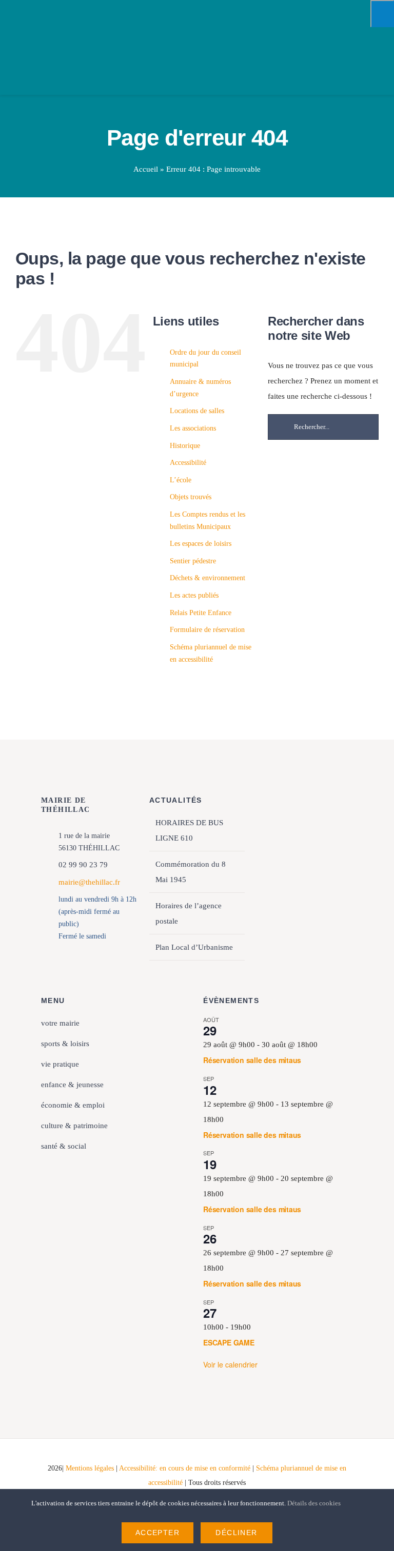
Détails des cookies (314, 1503)
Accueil (145, 169)
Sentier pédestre (193, 561)
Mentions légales (90, 1468)
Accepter (157, 1532)
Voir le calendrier (230, 1364)
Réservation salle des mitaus (252, 1060)
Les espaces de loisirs (200, 543)
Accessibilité (188, 462)
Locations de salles (197, 411)
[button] (116, 1167)
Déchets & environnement (207, 578)
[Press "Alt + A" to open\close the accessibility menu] (382, 13)
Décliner (236, 1532)
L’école (180, 480)
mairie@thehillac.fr (89, 882)
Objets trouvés (190, 497)
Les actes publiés (194, 595)
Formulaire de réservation (207, 630)
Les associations (193, 428)
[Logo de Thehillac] (38, 16)
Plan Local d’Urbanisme (194, 947)
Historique (185, 446)
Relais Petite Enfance (200, 613)
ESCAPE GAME (228, 1342)
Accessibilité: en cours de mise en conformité (185, 1468)
